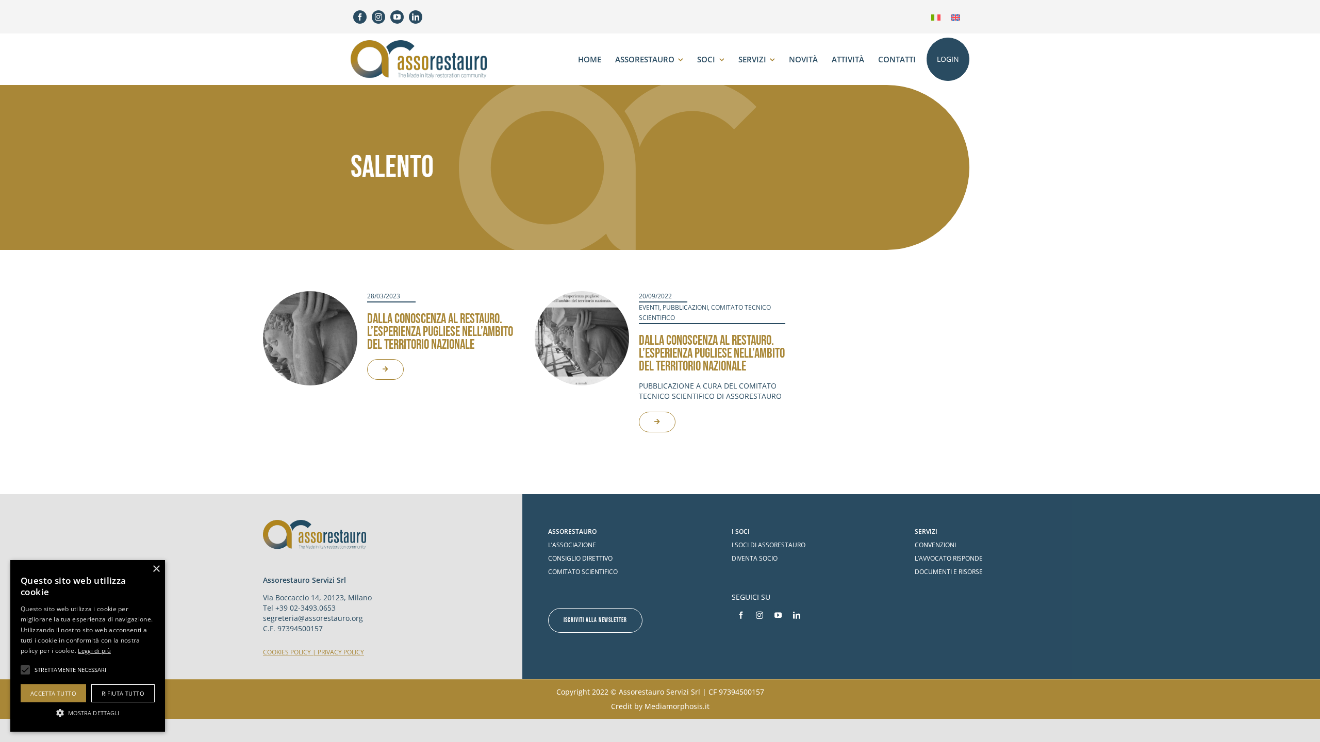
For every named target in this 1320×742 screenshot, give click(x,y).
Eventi (649, 307)
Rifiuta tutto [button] (123, 693)
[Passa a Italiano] (936, 16)
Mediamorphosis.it (677, 706)
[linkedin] (415, 17)
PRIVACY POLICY (341, 652)
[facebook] (360, 17)
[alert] (87, 646)
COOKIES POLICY (287, 652)
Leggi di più (94, 650)
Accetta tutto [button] (53, 693)
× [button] (156, 569)
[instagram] (378, 17)
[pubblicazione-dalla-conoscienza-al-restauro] (582, 296)
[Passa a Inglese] (955, 16)
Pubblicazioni (685, 307)
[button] (88, 712)
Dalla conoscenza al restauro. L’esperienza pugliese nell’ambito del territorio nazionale (440, 332)
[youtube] (397, 17)
